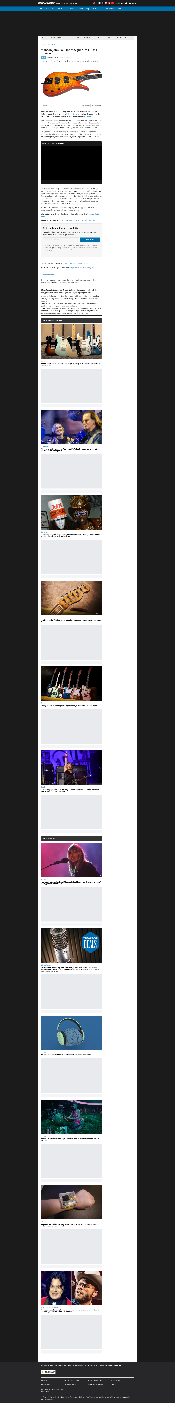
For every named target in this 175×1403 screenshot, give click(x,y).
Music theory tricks (104, 38)
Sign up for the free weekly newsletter (85, 267)
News (43, 58)
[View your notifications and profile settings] (126, 3)
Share (45, 105)
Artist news (49, 8)
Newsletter (98, 105)
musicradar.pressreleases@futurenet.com (80, 220)
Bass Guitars (52, 44)
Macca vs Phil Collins (84, 38)
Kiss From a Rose (122, 38)
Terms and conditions (95, 1380)
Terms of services (69, 245)
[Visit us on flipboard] (112, 3)
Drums (80, 8)
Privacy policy (115, 1380)
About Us (44, 1380)
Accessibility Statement (95, 1385)
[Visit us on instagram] (106, 3)
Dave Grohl (72, 114)
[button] (133, 3)
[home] (41, 8)
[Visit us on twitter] (103, 3)
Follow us (87, 105)
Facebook (73, 263)
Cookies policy (46, 1385)
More (120, 8)
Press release (53, 57)
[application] (71, 163)
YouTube (84, 263)
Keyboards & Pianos (94, 8)
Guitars (60, 8)
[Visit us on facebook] (99, 3)
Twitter (66, 263)
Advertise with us (70, 1385)
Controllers (70, 8)
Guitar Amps (110, 8)
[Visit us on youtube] (109, 3)
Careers (113, 1385)
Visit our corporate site (113, 1365)
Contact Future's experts (72, 1380)
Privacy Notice (51, 247)
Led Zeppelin (88, 116)
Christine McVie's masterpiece (61, 38)
